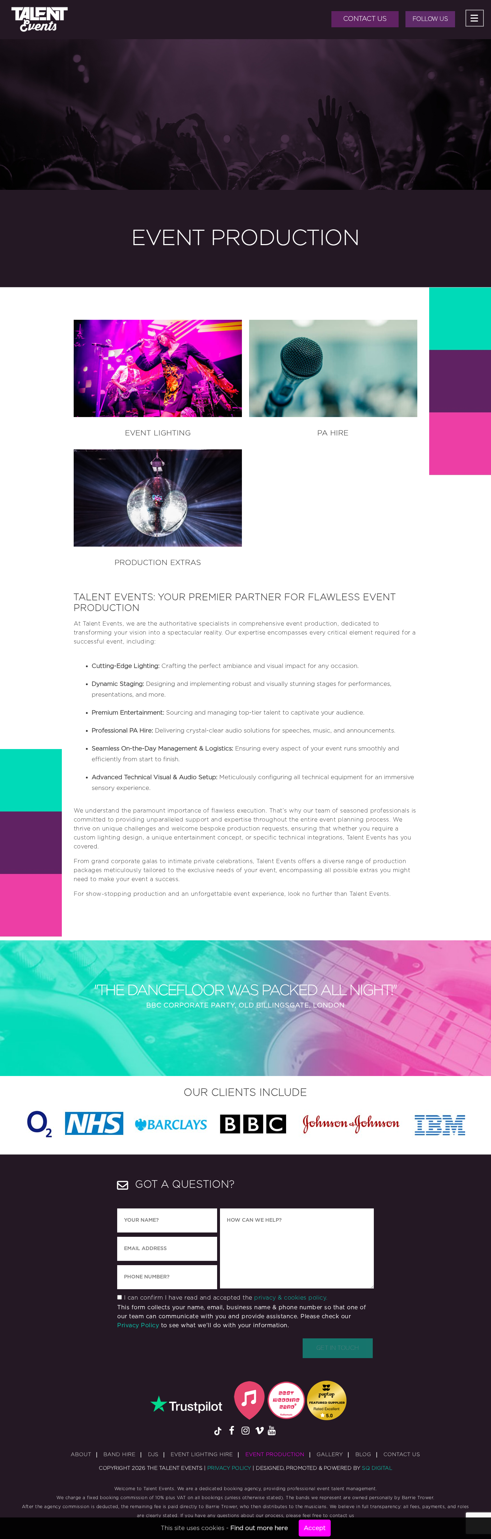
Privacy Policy (138, 1325)
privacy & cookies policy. (291, 1298)
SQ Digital (377, 1468)
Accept (315, 1528)
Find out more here (259, 1528)
